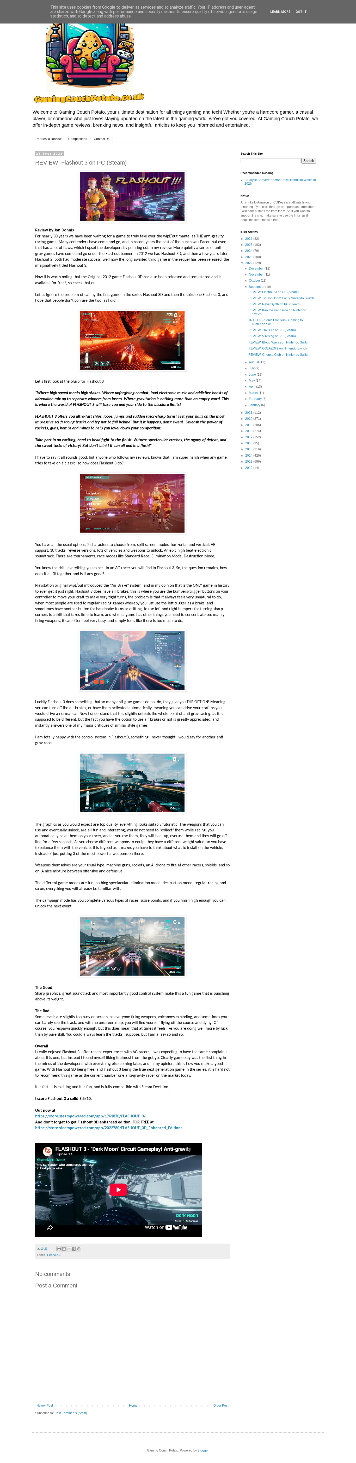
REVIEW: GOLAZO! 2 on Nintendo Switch (277, 348)
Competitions (77, 139)
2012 (249, 468)
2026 (249, 239)
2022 (249, 263)
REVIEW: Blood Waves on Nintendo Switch (278, 342)
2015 (249, 449)
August (254, 362)
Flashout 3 (53, 1254)
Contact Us (101, 139)
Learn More (280, 12)
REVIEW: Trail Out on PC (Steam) (272, 330)
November (257, 274)
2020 (249, 419)
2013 (249, 461)
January (255, 405)
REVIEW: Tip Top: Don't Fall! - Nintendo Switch (281, 298)
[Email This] (59, 1248)
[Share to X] (68, 1248)
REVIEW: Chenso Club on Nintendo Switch (278, 355)
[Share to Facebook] (73, 1248)
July (252, 368)
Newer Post (44, 1405)
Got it (301, 12)
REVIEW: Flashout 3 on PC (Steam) (273, 292)
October (255, 280)
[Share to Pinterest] (78, 1248)
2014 (249, 455)
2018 (249, 431)
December (257, 268)
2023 (249, 257)
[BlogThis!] (63, 1248)
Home (133, 1405)
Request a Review (48, 139)
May (252, 380)
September (257, 287)
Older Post (220, 1405)
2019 (249, 425)
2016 (249, 443)
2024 (249, 251)
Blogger (203, 1450)
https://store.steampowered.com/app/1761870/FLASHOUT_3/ (90, 1116)
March (254, 393)
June (253, 374)
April (252, 386)
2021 (249, 413)
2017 (249, 437)
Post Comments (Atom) (70, 1413)
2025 (249, 245)
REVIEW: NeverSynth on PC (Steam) (274, 304)
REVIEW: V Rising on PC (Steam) (272, 336)
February (255, 399)
